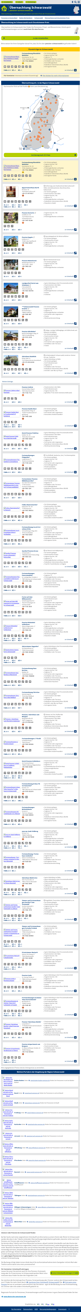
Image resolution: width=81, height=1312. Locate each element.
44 (23, 512)
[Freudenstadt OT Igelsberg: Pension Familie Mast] (12, 414)
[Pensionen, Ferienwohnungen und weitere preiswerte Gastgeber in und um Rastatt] (8, 1172)
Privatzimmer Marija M (30, 952)
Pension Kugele (27, 237)
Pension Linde (27, 975)
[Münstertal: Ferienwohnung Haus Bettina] (12, 674)
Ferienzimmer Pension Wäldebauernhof (29, 480)
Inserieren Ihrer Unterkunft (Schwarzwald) (43, 1282)
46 (23, 465)
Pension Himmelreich (29, 261)
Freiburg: (17, 1113)
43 (23, 864)
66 (23, 490)
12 (23, 339)
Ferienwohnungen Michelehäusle (28, 808)
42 (23, 63)
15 (23, 559)
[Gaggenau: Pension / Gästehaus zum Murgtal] (12, 720)
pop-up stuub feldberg (30, 831)
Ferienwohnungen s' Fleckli (31, 738)
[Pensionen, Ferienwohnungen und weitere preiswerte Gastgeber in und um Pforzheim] (8, 1160)
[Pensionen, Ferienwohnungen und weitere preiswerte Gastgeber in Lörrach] (8, 1136)
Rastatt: (17, 1172)
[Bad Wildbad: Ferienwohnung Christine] (12, 696)
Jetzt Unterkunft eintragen (65, 1273)
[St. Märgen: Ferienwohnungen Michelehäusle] (12, 813)
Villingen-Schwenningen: (22, 1207)
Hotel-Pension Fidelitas (30, 433)
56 (23, 746)
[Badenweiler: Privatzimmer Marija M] (12, 956)
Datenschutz (28, 1309)
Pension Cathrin (27, 387)
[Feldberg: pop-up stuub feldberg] (12, 835)
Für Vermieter (16, 1309)
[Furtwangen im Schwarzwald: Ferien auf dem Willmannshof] (12, 603)
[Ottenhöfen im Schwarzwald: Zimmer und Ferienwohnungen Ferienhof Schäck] (12, 932)
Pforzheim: (18, 1160)
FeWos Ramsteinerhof (29, 505)
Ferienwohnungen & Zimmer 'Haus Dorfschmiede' (31, 999)
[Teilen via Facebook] (39, 1304)
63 (23, 537)
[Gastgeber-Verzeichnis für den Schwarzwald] (4, 8)
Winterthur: (18, 1222)
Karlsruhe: (18, 1124)
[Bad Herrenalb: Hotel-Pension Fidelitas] (12, 437)
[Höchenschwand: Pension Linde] (12, 979)
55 (23, 724)
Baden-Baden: (19, 1080)
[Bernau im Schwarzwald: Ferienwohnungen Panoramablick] (12, 578)
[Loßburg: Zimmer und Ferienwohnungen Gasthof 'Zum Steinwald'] (12, 907)
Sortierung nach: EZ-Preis (53, 155)
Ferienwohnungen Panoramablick (28, 574)
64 (23, 1030)
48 (23, 885)
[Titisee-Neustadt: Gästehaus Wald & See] (12, 882)
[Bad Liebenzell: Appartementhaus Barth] (12, 191)
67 (23, 441)
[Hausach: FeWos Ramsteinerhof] (12, 509)
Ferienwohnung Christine (30, 692)
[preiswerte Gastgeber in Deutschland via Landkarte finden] (76, 11)
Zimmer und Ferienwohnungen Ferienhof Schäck (31, 927)
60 (23, 983)
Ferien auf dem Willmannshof (27, 598)
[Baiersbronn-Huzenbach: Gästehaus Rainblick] (12, 360)
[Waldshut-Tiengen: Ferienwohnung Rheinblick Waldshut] (12, 58)
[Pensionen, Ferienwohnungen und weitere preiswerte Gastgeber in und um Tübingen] (8, 1195)
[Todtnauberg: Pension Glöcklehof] (12, 335)
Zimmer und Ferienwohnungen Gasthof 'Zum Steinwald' (31, 902)
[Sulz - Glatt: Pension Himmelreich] (12, 264)
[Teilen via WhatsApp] (48, 1304)
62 (23, 1007)
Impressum (62, 1309)
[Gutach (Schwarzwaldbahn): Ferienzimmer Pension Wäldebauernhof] (12, 485)
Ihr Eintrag (30, 2)
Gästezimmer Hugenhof (30, 646)
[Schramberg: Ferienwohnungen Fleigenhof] (12, 461)
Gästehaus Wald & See (29, 878)
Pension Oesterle (28, 213)
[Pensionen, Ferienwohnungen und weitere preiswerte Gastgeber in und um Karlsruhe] (8, 1124)
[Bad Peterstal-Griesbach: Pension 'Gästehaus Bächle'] (12, 1026)
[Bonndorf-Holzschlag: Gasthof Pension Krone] (12, 555)
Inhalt (19, 2)
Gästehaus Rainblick (29, 356)
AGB (36, 1309)
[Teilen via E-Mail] (53, 1304)
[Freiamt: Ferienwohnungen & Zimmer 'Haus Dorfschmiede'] (12, 1003)
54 (23, 418)
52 (23, 938)
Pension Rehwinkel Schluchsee (28, 623)
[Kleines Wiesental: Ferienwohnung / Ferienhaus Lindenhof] (12, 859)
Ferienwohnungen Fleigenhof (28, 456)
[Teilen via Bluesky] (43, 1304)
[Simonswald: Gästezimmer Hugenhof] (12, 651)
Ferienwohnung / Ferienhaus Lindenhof (30, 855)
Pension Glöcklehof (29, 331)
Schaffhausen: (19, 1183)
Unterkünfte (7, 2)
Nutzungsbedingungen (48, 1309)
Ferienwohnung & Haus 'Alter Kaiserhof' (31, 785)
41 (23, 364)
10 (23, 293)
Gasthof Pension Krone (30, 551)
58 (23, 960)
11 (23, 817)
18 (23, 769)
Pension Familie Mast (29, 409)
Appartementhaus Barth (30, 188)
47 (23, 678)
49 (23, 912)
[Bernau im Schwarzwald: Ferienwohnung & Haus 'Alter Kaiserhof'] (12, 789)
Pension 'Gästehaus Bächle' (31, 1022)
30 (23, 268)
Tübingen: (17, 1195)
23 (23, 839)
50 (23, 583)
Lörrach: (17, 1136)
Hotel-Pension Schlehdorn (31, 761)
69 (23, 195)
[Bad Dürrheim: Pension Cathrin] (12, 391)
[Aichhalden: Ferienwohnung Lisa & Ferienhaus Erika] (12, 532)
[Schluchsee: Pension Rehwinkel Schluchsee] (12, 628)
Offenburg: (18, 1148)
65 (23, 609)
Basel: (16, 1093)
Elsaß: (16, 1103)
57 (23, 632)
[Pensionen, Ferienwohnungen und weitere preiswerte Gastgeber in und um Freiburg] (8, 1112)
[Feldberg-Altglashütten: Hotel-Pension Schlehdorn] (12, 765)
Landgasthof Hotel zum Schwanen (30, 284)
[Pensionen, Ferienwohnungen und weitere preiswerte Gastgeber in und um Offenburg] (8, 1147)
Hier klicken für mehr (56, 75)
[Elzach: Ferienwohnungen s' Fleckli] (12, 743)
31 (23, 316)
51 (23, 700)
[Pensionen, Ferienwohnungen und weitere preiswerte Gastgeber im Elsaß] (8, 1103)
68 (23, 1054)
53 (23, 654)
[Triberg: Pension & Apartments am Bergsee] (12, 1049)
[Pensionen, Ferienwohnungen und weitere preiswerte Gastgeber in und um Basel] (8, 1093)
